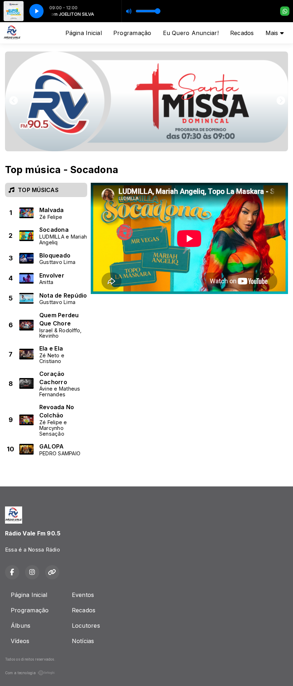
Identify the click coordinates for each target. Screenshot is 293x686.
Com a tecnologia (20, 673)
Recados (242, 32)
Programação (132, 32)
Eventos (83, 594)
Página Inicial (83, 32)
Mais (272, 32)
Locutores (86, 625)
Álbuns (20, 625)
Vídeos (20, 641)
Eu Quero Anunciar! (191, 32)
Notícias (83, 641)
